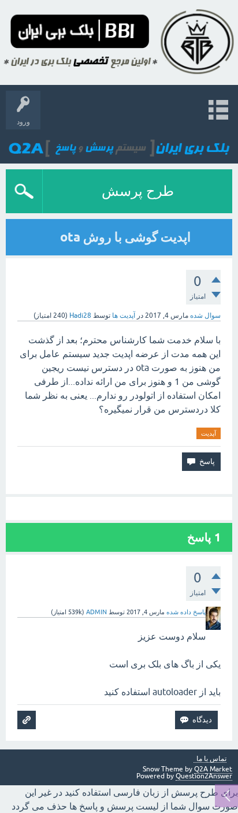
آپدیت (208, 433)
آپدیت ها (123, 315)
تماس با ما (211, 759)
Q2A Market (213, 769)
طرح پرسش (138, 191)
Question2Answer (204, 776)
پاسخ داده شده (186, 611)
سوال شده (205, 315)
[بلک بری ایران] (119, 143)
